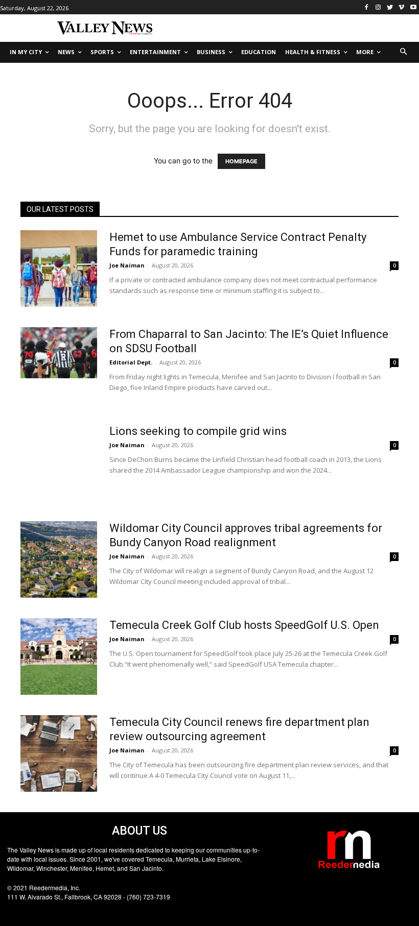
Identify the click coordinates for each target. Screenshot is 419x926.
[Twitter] (390, 7)
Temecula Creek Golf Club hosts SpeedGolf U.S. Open (244, 625)
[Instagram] (378, 7)
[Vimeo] (401, 7)
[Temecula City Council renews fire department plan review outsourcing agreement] (58, 753)
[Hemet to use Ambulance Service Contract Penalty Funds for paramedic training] (58, 268)
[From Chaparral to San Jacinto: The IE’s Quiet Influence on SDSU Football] (58, 352)
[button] (403, 52)
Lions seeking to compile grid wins (198, 431)
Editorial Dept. (130, 362)
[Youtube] (413, 7)
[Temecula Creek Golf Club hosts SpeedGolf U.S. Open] (58, 656)
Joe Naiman (127, 265)
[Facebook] (367, 7)
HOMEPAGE (241, 161)
